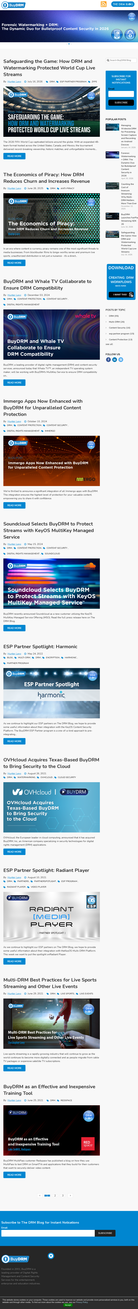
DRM (52, 81)
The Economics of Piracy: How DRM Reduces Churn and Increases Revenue (46, 178)
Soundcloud (52, 553)
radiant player (16, 886)
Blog (10, 657)
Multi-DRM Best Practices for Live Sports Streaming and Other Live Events (50, 983)
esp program (69, 881)
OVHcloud (47, 777)
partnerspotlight (45, 881)
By (12, 81)
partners (23, 881)
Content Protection (29, 298)
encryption (52, 657)
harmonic (71, 657)
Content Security (57, 298)
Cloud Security (67, 777)
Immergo (50, 430)
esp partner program (73, 81)
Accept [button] (68, 1305)
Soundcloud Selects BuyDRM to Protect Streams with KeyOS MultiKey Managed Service (48, 530)
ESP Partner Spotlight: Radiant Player (46, 870)
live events (86, 993)
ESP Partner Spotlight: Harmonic (40, 646)
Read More (14, 156)
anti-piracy (67, 188)
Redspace (66, 1100)
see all (109, 344)
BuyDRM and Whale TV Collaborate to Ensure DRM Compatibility (47, 284)
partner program (18, 663)
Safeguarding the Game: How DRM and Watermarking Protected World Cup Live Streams (49, 68)
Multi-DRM (24, 657)
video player (38, 886)
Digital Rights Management (23, 304)
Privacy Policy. (82, 1302)
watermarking (26, 777)
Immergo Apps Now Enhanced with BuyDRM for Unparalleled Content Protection (43, 408)
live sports (67, 993)
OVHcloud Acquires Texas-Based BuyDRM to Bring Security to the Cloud (51, 763)
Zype (94, 81)
